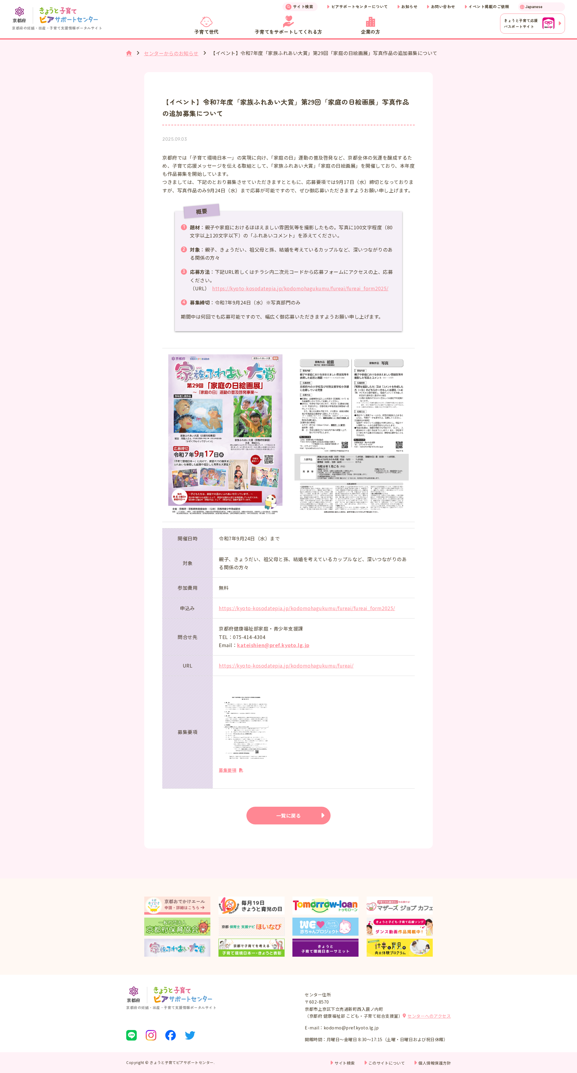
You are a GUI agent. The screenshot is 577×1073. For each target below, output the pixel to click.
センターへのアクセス (429, 1016)
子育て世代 (206, 31)
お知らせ (409, 6)
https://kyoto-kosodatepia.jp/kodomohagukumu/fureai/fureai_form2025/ (300, 288)
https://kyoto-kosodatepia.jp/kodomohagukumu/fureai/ (286, 665)
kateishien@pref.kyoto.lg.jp (273, 645)
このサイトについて (386, 1063)
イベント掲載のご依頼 (489, 6)
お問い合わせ (443, 6)
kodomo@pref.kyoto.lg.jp (351, 1028)
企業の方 (370, 31)
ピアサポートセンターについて (359, 6)
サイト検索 (303, 6)
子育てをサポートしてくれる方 (288, 31)
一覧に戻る (288, 815)
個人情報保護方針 (434, 1063)
